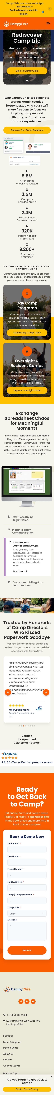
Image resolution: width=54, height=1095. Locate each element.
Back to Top (10, 1073)
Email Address (15, 882)
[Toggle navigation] (48, 23)
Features (8, 1036)
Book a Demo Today (27, 1089)
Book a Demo (10, 1047)
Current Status (11, 1065)
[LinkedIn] (27, 1001)
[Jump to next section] (27, 80)
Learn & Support (12, 1042)
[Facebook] (20, 1001)
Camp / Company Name (20, 894)
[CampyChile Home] (18, 989)
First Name (13, 843)
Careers (7, 1059)
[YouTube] (33, 1001)
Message (12, 920)
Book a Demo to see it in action (23, 12)
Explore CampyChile (27, 70)
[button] (52, 1077)
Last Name (13, 856)
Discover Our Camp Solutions (27, 130)
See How (18, 571)
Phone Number (15, 869)
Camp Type (14, 907)
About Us (8, 1054)
